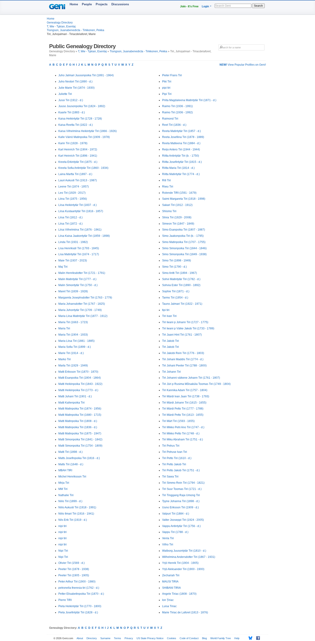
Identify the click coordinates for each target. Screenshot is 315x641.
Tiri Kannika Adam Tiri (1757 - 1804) (184, 390)
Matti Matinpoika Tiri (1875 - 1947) (79, 433)
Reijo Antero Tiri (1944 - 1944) (181, 149)
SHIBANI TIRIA (171, 587)
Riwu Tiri (167, 186)
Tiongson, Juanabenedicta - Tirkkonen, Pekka (75, 30)
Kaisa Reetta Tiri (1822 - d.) (75, 124)
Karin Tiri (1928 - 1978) (72, 143)
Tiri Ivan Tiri (169, 316)
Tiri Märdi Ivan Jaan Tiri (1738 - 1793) (185, 396)
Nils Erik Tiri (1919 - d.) (72, 519)
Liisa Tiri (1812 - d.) (70, 217)
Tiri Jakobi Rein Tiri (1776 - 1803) (183, 353)
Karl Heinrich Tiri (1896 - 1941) (77, 155)
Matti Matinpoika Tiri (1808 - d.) (77, 421)
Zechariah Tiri (170, 575)
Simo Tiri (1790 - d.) (174, 266)
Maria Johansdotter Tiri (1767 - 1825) (81, 303)
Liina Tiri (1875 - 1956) (72, 198)
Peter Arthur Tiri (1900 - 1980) (76, 581)
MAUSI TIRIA (170, 581)
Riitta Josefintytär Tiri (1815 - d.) (182, 162)
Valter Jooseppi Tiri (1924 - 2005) (183, 519)
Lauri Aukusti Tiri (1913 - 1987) (77, 180)
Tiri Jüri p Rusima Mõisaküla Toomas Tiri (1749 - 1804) (196, 384)
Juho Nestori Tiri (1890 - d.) (75, 81)
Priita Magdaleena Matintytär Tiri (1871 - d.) (189, 100)
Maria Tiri (64, 328)
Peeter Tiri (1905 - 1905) (73, 575)
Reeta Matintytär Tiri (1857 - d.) (181, 131)
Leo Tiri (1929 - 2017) (72, 192)
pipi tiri (166, 87)
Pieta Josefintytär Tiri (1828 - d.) (78, 612)
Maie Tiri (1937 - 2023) (72, 260)
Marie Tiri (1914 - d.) (71, 353)
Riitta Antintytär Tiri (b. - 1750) (180, 155)
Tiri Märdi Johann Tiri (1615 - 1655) (184, 402)
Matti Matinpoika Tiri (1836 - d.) (77, 427)
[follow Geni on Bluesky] (249, 638)
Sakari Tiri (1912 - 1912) (177, 205)
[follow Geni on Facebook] (257, 638)
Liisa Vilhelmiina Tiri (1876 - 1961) (79, 229)
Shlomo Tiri (169, 211)
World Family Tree (220, 638)
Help (236, 638)
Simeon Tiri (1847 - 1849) (178, 223)
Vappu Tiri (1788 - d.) (175, 532)
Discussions (120, 4)
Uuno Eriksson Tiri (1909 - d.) (180, 507)
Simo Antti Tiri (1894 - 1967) (179, 273)
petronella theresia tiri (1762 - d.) (78, 587)
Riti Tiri (166, 180)
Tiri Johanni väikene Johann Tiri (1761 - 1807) (191, 377)
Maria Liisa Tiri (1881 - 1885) (76, 340)
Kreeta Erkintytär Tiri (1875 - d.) (77, 162)
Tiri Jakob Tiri (170, 340)
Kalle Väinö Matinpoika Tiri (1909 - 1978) (84, 137)
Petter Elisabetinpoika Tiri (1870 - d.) (81, 593)
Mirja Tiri (63, 482)
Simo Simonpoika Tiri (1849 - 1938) (184, 254)
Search (258, 5)
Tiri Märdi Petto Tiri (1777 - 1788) (182, 408)
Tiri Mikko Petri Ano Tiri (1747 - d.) (183, 427)
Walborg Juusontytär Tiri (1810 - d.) (184, 550)
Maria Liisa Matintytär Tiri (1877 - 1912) (82, 316)
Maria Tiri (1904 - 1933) (73, 334)
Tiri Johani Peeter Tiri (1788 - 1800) (184, 365)
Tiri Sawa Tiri (170, 476)
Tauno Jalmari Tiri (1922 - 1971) (182, 303)
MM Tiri (63, 489)
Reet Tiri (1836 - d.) (174, 124)
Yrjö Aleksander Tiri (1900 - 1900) (183, 569)
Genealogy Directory (60, 22)
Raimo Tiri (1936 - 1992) (177, 112)
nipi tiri (62, 526)
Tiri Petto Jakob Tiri (174, 464)
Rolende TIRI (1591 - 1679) (179, 192)
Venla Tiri (168, 538)
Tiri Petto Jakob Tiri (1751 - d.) (181, 470)
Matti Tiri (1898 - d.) (70, 452)
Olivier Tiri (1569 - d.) (71, 563)
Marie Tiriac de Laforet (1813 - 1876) (185, 612)
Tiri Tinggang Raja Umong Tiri (181, 495)
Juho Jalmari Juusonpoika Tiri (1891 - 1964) (86, 75)
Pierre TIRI (65, 600)
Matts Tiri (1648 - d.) (70, 464)
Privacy (129, 638)
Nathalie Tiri (66, 495)
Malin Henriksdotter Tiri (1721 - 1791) (81, 273)
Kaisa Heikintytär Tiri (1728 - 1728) (80, 118)
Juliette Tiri (65, 94)
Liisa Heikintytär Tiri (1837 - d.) (77, 205)
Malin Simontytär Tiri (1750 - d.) (78, 285)
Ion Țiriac (168, 600)
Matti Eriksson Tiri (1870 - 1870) (78, 371)
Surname (105, 638)
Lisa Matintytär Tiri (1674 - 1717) (78, 254)
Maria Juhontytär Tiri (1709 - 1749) (80, 310)
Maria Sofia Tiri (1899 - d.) (74, 346)
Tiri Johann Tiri (171, 371)
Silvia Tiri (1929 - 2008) (176, 217)
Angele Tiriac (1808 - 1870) (179, 593)
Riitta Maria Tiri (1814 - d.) (178, 168)
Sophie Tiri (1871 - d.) (175, 291)
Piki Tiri (166, 81)
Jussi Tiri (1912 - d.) (70, 100)
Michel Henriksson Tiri (72, 476)
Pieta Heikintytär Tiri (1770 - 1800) (79, 606)
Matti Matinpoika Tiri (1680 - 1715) (79, 414)
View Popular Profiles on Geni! (243, 64)
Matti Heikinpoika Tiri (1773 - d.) (78, 390)
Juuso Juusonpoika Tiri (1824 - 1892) (81, 106)
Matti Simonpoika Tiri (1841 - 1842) (80, 439)
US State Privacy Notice (150, 638)
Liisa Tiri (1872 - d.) (70, 223)
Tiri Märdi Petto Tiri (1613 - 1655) (182, 414)
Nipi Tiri (63, 550)
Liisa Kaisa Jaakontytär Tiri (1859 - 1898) (84, 235)
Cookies (171, 638)
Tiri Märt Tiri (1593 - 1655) (178, 421)
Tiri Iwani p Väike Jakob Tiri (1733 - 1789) (188, 328)
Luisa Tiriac (169, 606)
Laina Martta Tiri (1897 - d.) (75, 174)
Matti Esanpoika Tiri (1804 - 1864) (79, 377)
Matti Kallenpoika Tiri (71, 402)
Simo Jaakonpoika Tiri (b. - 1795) (183, 235)
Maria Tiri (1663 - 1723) (73, 322)
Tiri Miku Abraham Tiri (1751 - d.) (182, 439)
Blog (204, 638)
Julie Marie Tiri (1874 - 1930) (76, 87)
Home (74, 4)
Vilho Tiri (167, 544)
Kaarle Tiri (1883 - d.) (71, 112)
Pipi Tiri (167, 94)
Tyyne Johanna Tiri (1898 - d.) (180, 501)
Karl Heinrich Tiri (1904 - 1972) (77, 149)
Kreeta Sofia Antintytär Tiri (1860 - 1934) (83, 168)
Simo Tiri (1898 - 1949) (176, 260)
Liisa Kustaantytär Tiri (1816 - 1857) (80, 211)
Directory (91, 638)
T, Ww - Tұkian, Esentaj (61, 26)
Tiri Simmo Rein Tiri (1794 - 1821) (183, 482)
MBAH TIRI (65, 470)
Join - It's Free (189, 6)
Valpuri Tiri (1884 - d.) (175, 513)
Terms (117, 638)
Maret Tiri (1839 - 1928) (73, 291)
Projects (101, 4)
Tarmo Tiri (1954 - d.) (175, 297)
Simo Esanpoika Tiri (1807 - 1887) (183, 229)
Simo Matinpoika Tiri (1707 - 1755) (183, 242)
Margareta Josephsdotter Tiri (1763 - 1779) (85, 297)
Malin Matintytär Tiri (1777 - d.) (77, 279)
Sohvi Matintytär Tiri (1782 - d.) (181, 279)
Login (205, 6)
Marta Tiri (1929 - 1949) (73, 365)
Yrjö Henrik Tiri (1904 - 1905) (180, 563)
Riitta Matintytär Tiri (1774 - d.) (181, 174)
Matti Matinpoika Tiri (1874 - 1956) (79, 408)
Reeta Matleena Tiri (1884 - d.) (181, 143)
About (80, 638)
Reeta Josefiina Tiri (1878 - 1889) (183, 137)
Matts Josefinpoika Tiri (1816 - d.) (79, 458)
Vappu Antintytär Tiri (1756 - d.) (181, 526)
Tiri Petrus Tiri (170, 445)
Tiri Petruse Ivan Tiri (174, 452)
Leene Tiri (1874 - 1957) (73, 186)
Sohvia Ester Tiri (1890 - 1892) (181, 285)
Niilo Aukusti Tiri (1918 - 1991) (77, 507)
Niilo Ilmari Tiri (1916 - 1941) (76, 513)
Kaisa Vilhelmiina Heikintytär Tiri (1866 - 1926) (87, 131)
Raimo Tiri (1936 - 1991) (177, 106)
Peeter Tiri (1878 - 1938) (73, 569)
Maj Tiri (63, 266)
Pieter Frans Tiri (172, 75)
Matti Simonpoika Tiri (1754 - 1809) (80, 445)
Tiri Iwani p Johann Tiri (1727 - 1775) (185, 322)
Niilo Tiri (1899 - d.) (70, 501)
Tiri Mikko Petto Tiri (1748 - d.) (180, 433)
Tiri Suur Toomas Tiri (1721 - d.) (182, 489)
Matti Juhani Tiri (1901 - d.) (75, 396)
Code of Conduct (189, 638)
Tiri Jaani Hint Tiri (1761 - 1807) (182, 334)
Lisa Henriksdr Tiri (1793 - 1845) (78, 248)
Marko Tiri (64, 359)
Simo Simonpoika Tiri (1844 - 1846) (184, 248)
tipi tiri (165, 310)
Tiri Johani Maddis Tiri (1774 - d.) (182, 359)
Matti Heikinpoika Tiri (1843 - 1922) (80, 384)
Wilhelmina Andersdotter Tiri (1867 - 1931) (188, 557)
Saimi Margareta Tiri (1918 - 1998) (183, 198)
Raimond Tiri (170, 118)
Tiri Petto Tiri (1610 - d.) (176, 458)
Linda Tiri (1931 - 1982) (73, 242)
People (87, 4)
